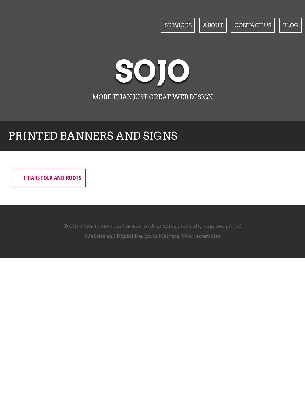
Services (178, 25)
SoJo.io (171, 226)
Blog (290, 25)
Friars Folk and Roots (51, 178)
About (213, 25)
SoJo (152, 71)
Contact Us (252, 25)
